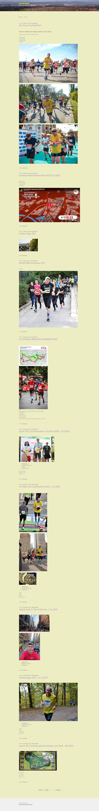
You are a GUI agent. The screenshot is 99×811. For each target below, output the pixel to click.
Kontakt (40, 9)
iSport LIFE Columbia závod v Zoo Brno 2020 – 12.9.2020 (44, 431)
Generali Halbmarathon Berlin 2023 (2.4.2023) (39, 175)
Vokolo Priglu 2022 (27, 233)
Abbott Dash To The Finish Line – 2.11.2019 (38, 609)
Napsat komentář (34, 23)
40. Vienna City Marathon (30, 25)
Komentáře (34, 9)
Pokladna (51, 9)
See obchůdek (24, 3)
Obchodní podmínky (59, 9)
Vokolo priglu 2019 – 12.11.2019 (33, 677)
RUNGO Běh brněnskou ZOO (32, 262)
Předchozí (41, 790)
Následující (58, 790)
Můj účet (46, 9)
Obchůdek (21, 9)
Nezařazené (25, 167)
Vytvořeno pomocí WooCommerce (25, 804)
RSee (29, 23)
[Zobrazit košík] (70, 9)
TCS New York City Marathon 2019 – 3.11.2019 (39, 486)
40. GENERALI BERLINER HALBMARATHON (38, 339)
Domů (21, 17)
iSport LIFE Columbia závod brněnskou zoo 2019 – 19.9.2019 (46, 745)
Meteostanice (27, 9)
